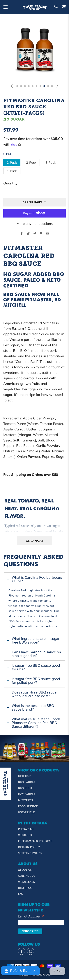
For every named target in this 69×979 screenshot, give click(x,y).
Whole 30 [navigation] (25, 835)
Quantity (10, 183)
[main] (34, 496)
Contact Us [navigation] (26, 875)
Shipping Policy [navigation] (30, 853)
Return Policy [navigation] (29, 847)
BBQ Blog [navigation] (25, 888)
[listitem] (34, 603)
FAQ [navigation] (20, 894)
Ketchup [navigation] (24, 776)
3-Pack (31, 162)
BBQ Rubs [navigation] (25, 788)
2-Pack (12, 162)
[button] (12, 86)
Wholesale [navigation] (26, 812)
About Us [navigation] (25, 869)
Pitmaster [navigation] (25, 829)
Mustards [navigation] (25, 800)
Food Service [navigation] (28, 806)
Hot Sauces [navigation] (26, 794)
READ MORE (34, 540)
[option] (34, 50)
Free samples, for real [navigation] (35, 841)
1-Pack (12, 171)
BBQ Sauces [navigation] (26, 782)
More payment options (35, 223)
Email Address (31, 916)
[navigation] (21, 951)
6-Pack (50, 162)
